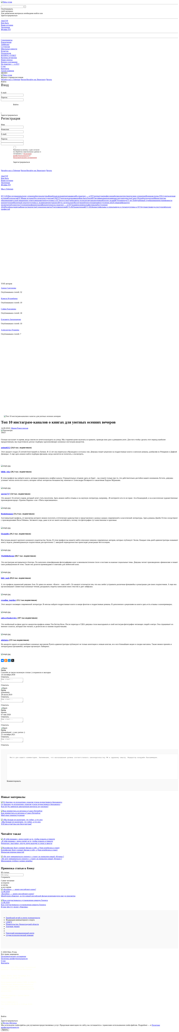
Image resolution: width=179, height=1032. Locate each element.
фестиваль (92, 205)
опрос (51, 205)
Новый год (143, 200)
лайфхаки (123, 203)
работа (115, 196)
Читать (23, 79)
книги (55, 203)
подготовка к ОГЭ (133, 207)
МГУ (116, 200)
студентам (49, 198)
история (162, 200)
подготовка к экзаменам (37, 203)
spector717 (5, 494)
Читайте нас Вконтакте (36, 79)
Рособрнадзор (10, 207)
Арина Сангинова (8, 288)
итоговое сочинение (137, 196)
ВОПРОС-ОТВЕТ (8, 55)
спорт (71, 203)
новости (96, 207)
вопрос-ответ (28, 200)
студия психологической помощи (19, 935)
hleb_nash (5, 578)
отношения (94, 203)
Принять (5, 1030)
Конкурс (23, 207)
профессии (107, 196)
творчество (32, 207)
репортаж (66, 196)
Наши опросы (7, 60)
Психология (6, 53)
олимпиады (83, 205)
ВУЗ (93, 198)
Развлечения (6, 42)
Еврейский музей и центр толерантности (23, 918)
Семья (116, 203)
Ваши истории (7, 25)
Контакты (5, 69)
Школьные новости (9, 49)
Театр (89, 198)
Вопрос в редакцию (9, 62)
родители (150, 198)
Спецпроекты (6, 40)
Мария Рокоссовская (19, 428)
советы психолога (80, 200)
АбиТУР (4, 21)
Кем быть (5, 23)
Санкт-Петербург (139, 198)
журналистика (42, 196)
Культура (4, 51)
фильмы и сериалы (107, 207)
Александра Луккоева (10, 330)
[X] (12, 660)
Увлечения (5, 27)
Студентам (5, 47)
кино (77, 198)
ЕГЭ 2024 (89, 207)
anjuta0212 (5, 448)
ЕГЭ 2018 (5, 196)
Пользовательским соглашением (25, 158)
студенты (166, 196)
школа (72, 196)
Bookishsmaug (7, 514)
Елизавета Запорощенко (11, 319)
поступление (22, 205)
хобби (13, 203)
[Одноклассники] (5, 660)
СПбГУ (56, 198)
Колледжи (78, 203)
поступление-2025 (106, 203)
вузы (18, 207)
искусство (64, 200)
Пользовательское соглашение (13, 956)
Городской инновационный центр (20, 933)
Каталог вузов (108, 200)
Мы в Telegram (7, 189)
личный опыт (21, 203)
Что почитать (39, 198)
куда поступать (158, 207)
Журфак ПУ (6, 29)
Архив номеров (7, 71)
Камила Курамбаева (9, 298)
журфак (98, 198)
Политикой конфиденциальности (22, 155)
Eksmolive (5, 534)
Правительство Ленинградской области (22, 924)
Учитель (62, 198)
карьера (104, 198)
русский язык (17, 200)
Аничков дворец (13, 926)
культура (119, 198)
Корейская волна (55, 196)
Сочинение (41, 207)
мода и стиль (120, 207)
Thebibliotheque (7, 556)
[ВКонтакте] (2, 660)
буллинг (13, 205)
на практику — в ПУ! (63, 205)
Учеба (70, 200)
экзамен (75, 205)
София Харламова (8, 309)
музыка (91, 200)
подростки (127, 198)
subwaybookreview (9, 618)
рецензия (62, 207)
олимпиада (122, 200)
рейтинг (85, 203)
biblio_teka (5, 472)
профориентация (35, 205)
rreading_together (8, 600)
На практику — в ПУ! (10, 64)
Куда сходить (63, 203)
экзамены (112, 198)
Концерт (45, 205)
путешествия (146, 207)
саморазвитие (39, 200)
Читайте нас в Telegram (10, 79)
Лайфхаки (5, 44)
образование (153, 200)
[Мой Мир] (9, 660)
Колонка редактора (9, 58)
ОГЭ (20, 198)
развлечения (79, 207)
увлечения (70, 198)
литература (98, 196)
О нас (3, 66)
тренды (50, 203)
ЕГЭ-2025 (70, 207)
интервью (98, 200)
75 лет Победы (133, 200)
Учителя (55, 207)
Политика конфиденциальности (14, 959)
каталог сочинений (28, 196)
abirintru (5, 640)
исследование (14, 196)
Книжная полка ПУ (154, 196)
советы (49, 207)
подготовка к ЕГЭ (52, 200)
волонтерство (123, 196)
